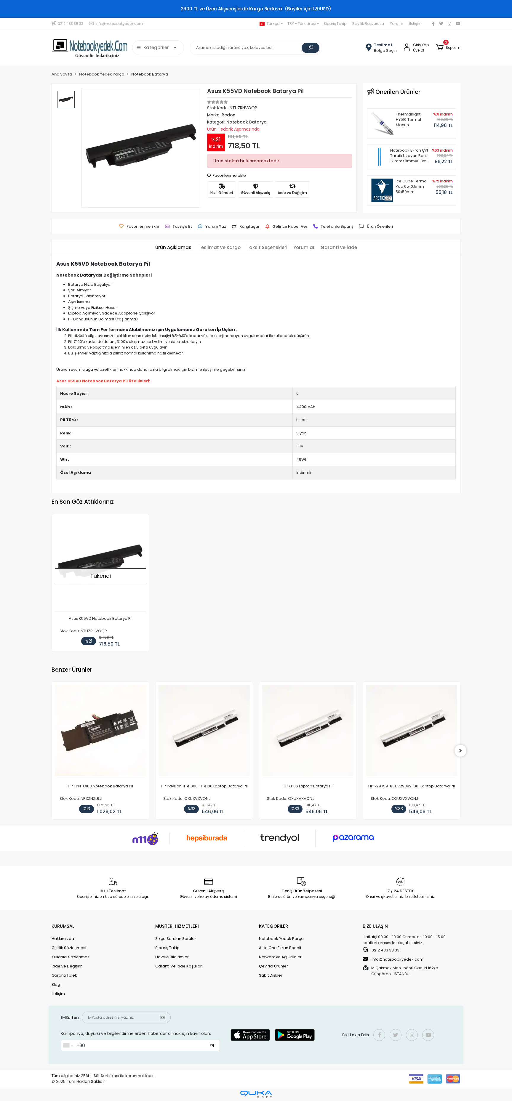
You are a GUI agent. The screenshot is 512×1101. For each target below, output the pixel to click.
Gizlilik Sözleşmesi (69, 948)
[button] (448, 48)
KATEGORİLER (273, 926)
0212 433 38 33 (385, 950)
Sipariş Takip (335, 23)
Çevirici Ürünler (273, 966)
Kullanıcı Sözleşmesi (71, 957)
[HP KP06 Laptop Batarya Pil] (307, 732)
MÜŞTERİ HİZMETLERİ (177, 926)
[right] (460, 750)
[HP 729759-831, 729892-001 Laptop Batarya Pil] (411, 732)
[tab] (174, 247)
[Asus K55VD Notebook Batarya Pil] (100, 564)
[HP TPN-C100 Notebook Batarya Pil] (100, 732)
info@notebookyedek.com (397, 959)
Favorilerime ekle (229, 175)
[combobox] (68, 1045)
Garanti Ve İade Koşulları (179, 966)
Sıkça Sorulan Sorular (175, 938)
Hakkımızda (63, 938)
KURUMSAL (63, 926)
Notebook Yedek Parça (281, 938)
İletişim (415, 23)
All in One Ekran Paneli (280, 948)
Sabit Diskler (270, 975)
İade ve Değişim (67, 966)
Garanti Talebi (65, 975)
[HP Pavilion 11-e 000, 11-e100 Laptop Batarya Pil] (204, 732)
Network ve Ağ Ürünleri (281, 957)
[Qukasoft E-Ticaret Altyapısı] (256, 1094)
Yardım (396, 23)
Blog (56, 984)
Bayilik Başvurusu (368, 23)
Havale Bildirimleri (172, 957)
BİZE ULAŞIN (375, 926)
